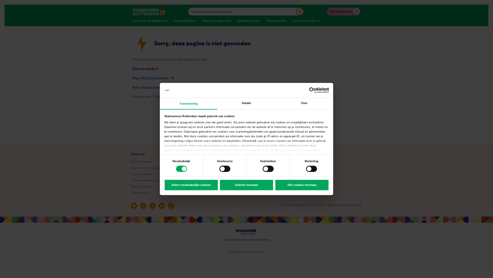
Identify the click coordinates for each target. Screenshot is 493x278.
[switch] (224, 169)
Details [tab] (246, 103)
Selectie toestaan (246, 184)
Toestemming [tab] (188, 103)
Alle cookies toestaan (301, 184)
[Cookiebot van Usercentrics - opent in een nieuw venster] (312, 90)
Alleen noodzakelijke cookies (191, 184)
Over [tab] (304, 103)
